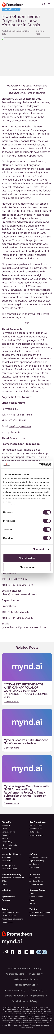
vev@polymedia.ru (20, 426)
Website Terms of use (24, 979)
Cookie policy (37, 990)
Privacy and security (9, 845)
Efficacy (5, 838)
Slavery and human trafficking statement (24, 995)
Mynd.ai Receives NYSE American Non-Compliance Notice (26, 741)
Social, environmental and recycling (24, 968)
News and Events (8, 832)
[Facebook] (13, 952)
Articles (32, 893)
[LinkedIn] (33, 952)
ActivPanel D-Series (9, 869)
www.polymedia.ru (12, 432)
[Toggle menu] (49, 3)
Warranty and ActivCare (11, 912)
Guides (32, 903)
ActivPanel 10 (7, 857)
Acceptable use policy (15, 990)
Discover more (11, 701)
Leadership (6, 825)
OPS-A (4, 881)
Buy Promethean (37, 822)
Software (33, 854)
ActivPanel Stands (36, 881)
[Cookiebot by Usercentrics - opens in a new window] (39, 464)
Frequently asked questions (12, 919)
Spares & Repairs (36, 884)
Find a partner (34, 832)
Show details (39, 549)
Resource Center (37, 890)
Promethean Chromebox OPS (13, 878)
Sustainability (7, 842)
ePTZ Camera (34, 878)
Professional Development (39, 912)
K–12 (3, 893)
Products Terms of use (24, 984)
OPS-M (4, 884)
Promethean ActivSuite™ (38, 857)
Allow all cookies (27, 558)
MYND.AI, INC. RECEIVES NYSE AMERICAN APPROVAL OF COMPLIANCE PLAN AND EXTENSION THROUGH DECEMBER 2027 (26, 691)
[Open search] (43, 3)
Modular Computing (11, 874)
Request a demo (35, 828)
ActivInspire (34, 864)
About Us (6, 822)
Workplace (6, 900)
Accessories (35, 874)
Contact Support (8, 922)
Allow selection (27, 567)
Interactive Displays (11, 854)
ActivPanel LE (7, 861)
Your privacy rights (15, 973)
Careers (5, 828)
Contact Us (6, 835)
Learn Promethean (36, 915)
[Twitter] (20, 952)
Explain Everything (36, 861)
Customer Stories (36, 896)
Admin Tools (34, 867)
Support (5, 909)
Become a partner (36, 835)
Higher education (8, 896)
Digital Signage (8, 865)
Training (33, 909)
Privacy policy (36, 973)
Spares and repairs (9, 915)
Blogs (31, 900)
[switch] (47, 521)
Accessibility (6, 848)
